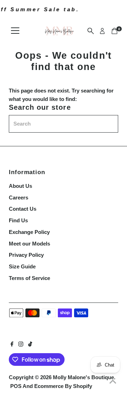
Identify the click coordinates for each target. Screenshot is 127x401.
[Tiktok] (30, 344)
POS (16, 386)
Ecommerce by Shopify (63, 386)
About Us (20, 186)
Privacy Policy (26, 255)
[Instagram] (21, 344)
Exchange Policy (29, 232)
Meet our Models (29, 244)
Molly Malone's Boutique (83, 377)
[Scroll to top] (113, 382)
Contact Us (22, 209)
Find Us (18, 220)
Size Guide (22, 266)
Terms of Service (29, 278)
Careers (18, 197)
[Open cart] (114, 31)
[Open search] (90, 31)
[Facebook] (12, 344)
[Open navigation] (15, 31)
